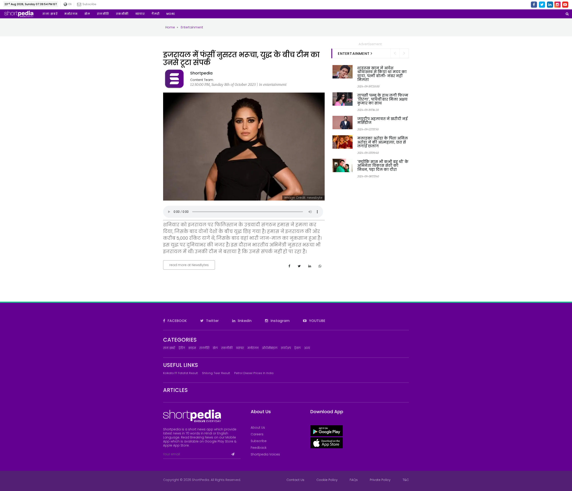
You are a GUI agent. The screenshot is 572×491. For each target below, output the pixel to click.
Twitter (212, 320)
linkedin (244, 320)
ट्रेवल (297, 348)
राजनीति (204, 348)
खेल (215, 348)
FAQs (354, 480)
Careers (257, 434)
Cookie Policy (327, 480)
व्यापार (240, 348)
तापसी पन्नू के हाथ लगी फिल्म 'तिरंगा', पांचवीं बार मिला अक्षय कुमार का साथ (382, 99)
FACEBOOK (177, 320)
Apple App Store (176, 445)
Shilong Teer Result (216, 373)
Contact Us (295, 480)
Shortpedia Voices (265, 454)
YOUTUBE (316, 320)
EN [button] (69, 4)
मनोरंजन (253, 348)
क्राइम (192, 348)
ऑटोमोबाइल (270, 348)
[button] (171, 13)
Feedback (259, 447)
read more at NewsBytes (189, 265)
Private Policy (380, 480)
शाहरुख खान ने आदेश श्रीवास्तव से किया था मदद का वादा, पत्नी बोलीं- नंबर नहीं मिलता (382, 74)
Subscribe (259, 441)
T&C (406, 480)
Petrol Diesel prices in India (253, 373)
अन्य (307, 348)
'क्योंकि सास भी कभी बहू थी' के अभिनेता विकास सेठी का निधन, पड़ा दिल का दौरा (382, 165)
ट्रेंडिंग (182, 348)
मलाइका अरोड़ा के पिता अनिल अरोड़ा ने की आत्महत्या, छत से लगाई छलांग (382, 142)
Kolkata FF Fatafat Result (180, 373)
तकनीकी (227, 348)
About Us (258, 427)
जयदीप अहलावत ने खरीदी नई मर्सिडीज (382, 120)
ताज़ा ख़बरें (169, 348)
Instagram (280, 320)
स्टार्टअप (286, 348)
